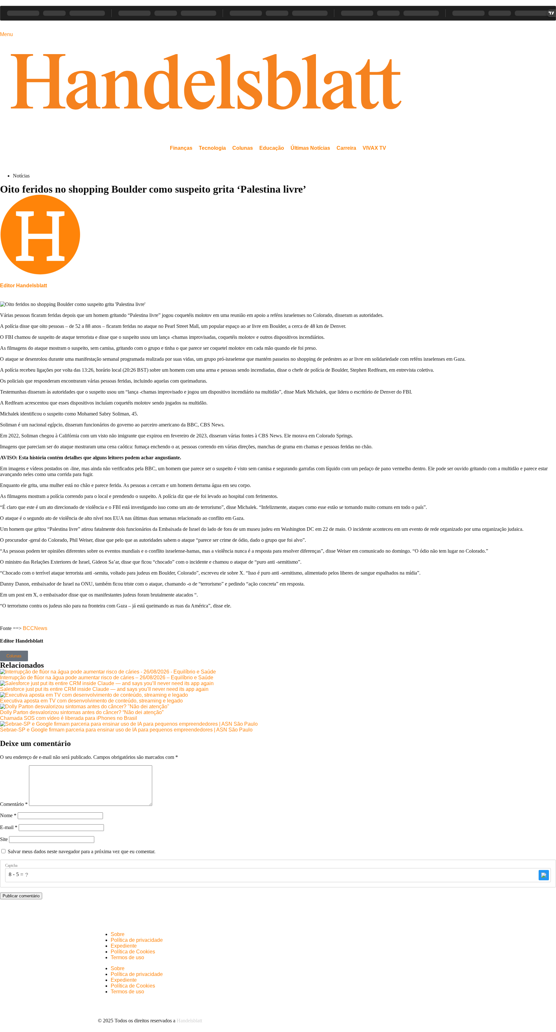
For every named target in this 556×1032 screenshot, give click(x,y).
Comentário (14, 804)
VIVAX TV (374, 148)
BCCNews (35, 628)
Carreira (346, 148)
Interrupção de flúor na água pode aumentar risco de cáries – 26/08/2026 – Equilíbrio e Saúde (106, 677)
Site (4, 839)
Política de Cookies (133, 951)
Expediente (124, 946)
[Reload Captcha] (544, 875)
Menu (6, 34)
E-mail (8, 827)
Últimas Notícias (310, 148)
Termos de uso (127, 957)
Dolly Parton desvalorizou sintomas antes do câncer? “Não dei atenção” (81, 712)
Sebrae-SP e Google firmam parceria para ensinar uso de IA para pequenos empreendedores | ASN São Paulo (126, 729)
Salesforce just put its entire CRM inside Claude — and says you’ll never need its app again (104, 689)
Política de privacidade (137, 940)
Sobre (118, 934)
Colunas (242, 148)
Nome (8, 815)
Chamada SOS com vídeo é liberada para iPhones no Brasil (68, 718)
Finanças (181, 148)
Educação (271, 148)
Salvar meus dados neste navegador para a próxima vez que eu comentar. (81, 851)
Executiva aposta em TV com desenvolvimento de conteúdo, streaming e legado (91, 700)
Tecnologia (212, 148)
